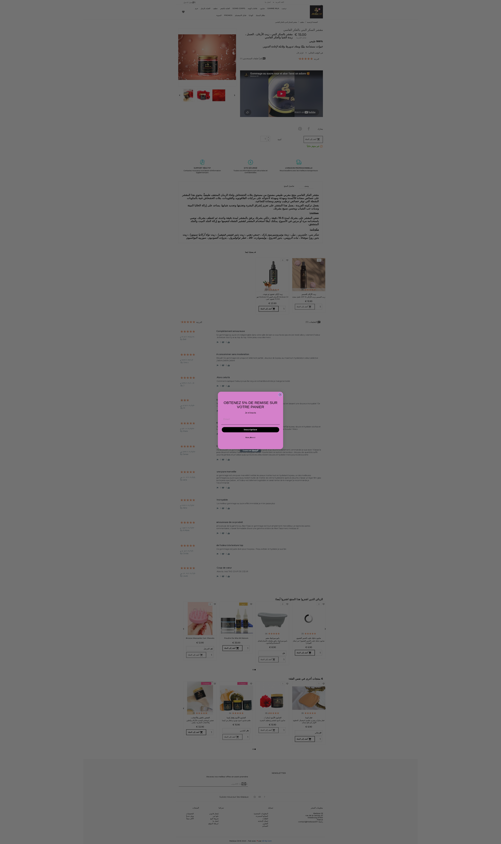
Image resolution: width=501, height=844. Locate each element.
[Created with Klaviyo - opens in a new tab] (250, 450)
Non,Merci (250, 437)
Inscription (250, 430)
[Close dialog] (280, 394)
